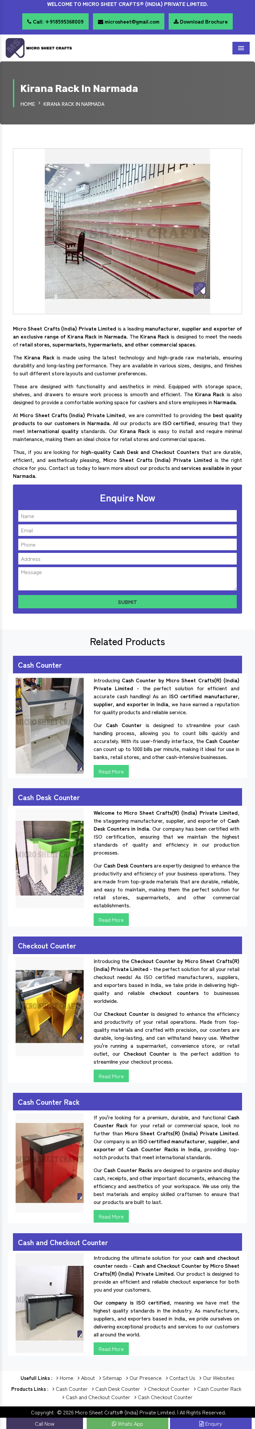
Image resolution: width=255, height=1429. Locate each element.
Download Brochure (203, 21)
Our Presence (145, 1378)
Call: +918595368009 (58, 21)
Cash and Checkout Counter (97, 1397)
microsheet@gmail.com (131, 21)
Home (27, 104)
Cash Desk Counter (117, 1388)
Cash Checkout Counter (164, 1397)
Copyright (42, 1412)
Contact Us (181, 1378)
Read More (111, 771)
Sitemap (111, 1378)
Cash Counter (71, 1388)
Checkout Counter (168, 1388)
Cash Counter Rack (218, 1388)
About (87, 1378)
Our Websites (218, 1378)
